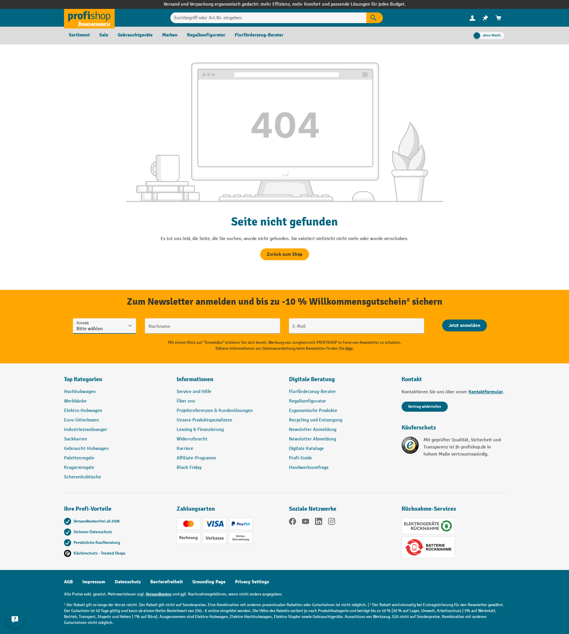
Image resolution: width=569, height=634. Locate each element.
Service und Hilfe (194, 392)
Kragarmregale (79, 467)
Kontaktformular (486, 392)
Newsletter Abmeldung (312, 439)
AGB (68, 582)
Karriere (185, 448)
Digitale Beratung (312, 379)
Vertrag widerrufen (424, 406)
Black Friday (189, 467)
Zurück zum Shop (285, 254)
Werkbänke (75, 401)
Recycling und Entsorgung (315, 420)
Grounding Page (209, 582)
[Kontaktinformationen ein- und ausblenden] (15, 619)
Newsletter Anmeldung (312, 429)
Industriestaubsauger (85, 429)
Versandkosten (159, 594)
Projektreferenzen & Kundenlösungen (215, 410)
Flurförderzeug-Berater (312, 392)
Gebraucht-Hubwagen (86, 448)
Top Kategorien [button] (83, 379)
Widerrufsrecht (192, 439)
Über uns (186, 401)
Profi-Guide (300, 458)
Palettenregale (79, 458)
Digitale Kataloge (306, 448)
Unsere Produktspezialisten (204, 420)
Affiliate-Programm (196, 458)
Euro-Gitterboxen (81, 420)
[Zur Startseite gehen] (89, 18)
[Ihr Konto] (472, 18)
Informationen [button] (195, 379)
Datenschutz (128, 582)
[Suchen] (374, 17)
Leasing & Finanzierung (200, 429)
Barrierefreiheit (166, 582)
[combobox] (268, 17)
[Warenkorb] (498, 18)
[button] (341, 381)
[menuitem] (472, 18)
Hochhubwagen (80, 392)
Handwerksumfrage (309, 467)
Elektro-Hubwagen (83, 410)
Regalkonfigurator (307, 401)
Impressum (93, 582)
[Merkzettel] (485, 18)
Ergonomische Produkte (313, 410)
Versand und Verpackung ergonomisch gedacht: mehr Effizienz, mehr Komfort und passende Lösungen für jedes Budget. (285, 4)
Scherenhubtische (82, 477)
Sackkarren (75, 439)
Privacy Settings (252, 582)
